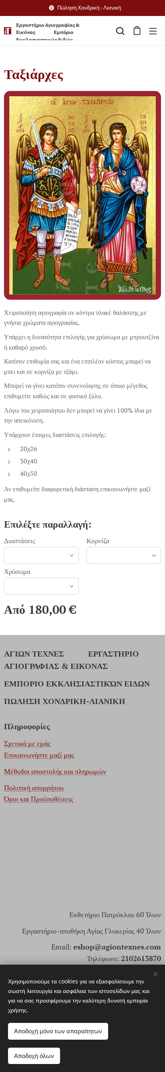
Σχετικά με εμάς (27, 743)
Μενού (153, 31)
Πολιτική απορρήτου (34, 787)
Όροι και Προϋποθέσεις (38, 798)
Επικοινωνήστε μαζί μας (39, 754)
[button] (120, 31)
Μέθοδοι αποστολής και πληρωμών (55, 771)
